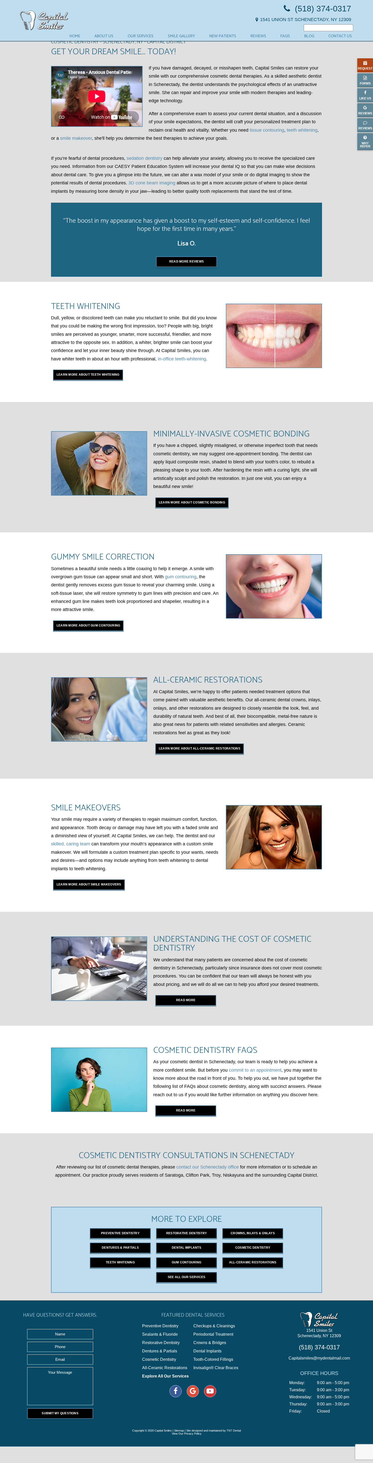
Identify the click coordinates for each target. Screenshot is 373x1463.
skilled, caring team (70, 843)
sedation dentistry (144, 158)
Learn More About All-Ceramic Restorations (199, 748)
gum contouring (180, 576)
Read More (185, 1000)
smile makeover (76, 138)
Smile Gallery (181, 36)
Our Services (141, 36)
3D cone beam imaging (151, 182)
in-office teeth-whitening (182, 358)
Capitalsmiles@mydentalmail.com (319, 1358)
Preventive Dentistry (120, 1233)
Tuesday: (297, 1390)
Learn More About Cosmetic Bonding (192, 502)
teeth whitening (302, 130)
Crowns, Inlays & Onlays (253, 1233)
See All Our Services (187, 1277)
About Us (103, 36)
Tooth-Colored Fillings (213, 1359)
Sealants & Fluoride (160, 1334)
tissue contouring (267, 130)
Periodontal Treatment (213, 1334)
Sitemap (179, 1430)
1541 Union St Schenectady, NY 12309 (319, 1333)
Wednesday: (300, 1397)
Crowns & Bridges (209, 1343)
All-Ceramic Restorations (253, 1262)
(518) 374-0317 (322, 9)
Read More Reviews (186, 261)
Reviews (258, 36)
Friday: (295, 1411)
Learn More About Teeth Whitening (88, 374)
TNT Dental (234, 1430)
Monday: (297, 1383)
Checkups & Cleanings (214, 1326)
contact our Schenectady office (207, 1167)
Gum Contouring (186, 1262)
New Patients (222, 36)
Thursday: (298, 1404)
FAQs (285, 36)
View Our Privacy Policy (186, 1433)
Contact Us (340, 36)
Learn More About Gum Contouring (88, 625)
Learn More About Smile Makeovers (89, 884)
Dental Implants (186, 1247)
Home (75, 36)
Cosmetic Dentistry (252, 1247)
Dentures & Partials (120, 1247)
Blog (309, 36)
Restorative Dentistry (186, 1233)
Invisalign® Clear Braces (215, 1368)
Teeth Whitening (120, 1262)
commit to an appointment (255, 1070)
